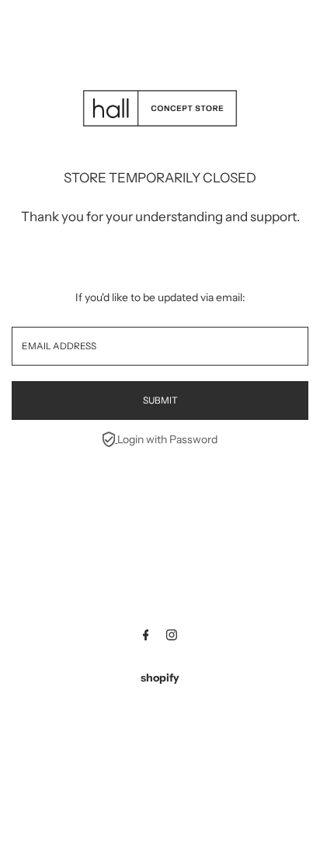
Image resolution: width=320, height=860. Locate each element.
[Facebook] (146, 636)
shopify (160, 678)
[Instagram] (171, 636)
